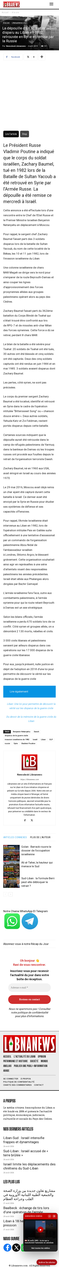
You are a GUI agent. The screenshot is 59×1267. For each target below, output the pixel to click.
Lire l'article (11, 134)
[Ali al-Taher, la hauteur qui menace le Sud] (11, 869)
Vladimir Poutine (28, 743)
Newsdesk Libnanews (16, 46)
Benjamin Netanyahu (21, 732)
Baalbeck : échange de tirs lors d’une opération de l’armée (26, 1210)
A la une (15, 12)
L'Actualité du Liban (19, 23)
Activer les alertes (47, 1262)
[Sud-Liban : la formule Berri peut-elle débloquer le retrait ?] (11, 882)
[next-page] (11, 894)
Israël (35, 739)
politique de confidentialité (33, 1012)
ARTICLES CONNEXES (15, 837)
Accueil (5, 12)
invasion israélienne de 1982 (17, 739)
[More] (41, 57)
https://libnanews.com (29, 779)
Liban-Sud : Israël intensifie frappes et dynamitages (23, 1140)
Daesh (36, 732)
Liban (43, 739)
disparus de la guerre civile (16, 736)
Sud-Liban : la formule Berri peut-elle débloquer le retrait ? (38, 882)
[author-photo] (29, 770)
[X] (33, 821)
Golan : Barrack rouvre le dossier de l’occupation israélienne (36, 850)
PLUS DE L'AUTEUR (40, 837)
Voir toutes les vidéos (40, 1248)
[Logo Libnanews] (11, 4)
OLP (51, 739)
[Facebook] (26, 821)
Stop (24, 134)
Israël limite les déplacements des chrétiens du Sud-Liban (29, 1166)
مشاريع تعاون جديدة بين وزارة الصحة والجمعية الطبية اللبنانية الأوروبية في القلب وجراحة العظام (29, 1195)
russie (7, 743)
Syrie (16, 743)
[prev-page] (5, 894)
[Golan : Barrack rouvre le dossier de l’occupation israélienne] (11, 853)
